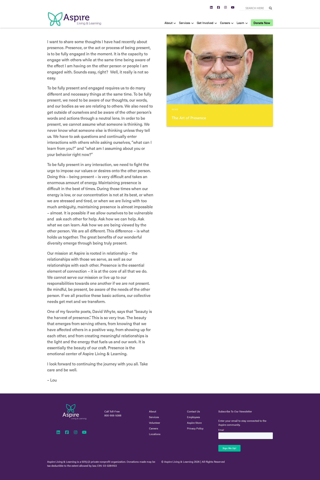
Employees (193, 417)
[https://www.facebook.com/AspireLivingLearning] (218, 7)
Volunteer (154, 423)
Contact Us (193, 411)
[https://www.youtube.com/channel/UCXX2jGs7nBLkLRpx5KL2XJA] (232, 7)
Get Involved (205, 23)
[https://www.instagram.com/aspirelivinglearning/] (225, 7)
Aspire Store (194, 423)
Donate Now (262, 23)
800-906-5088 (112, 415)
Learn (240, 23)
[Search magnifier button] (270, 8)
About (168, 23)
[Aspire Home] (74, 25)
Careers (225, 23)
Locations (154, 434)
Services (184, 23)
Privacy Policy (195, 428)
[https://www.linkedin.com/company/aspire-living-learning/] (211, 7)
